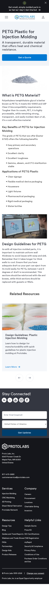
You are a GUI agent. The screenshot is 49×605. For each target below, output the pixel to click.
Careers (27, 494)
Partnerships (7, 546)
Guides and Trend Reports (13, 534)
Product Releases (9, 554)
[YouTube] (16, 400)
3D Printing (6, 502)
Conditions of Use (31, 554)
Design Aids (7, 550)
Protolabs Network (10, 510)
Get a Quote (24, 57)
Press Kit (28, 530)
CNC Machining (8, 498)
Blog (4, 530)
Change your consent (35, 573)
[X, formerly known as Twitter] (10, 400)
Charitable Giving (31, 506)
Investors (28, 511)
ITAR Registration (31, 538)
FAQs (4, 542)
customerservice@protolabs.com (16, 477)
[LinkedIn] (4, 400)
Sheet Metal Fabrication (12, 506)
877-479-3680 (8, 474)
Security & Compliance (33, 546)
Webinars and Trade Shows (13, 538)
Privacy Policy (30, 550)
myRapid (28, 542)
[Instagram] (21, 400)
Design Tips (7, 526)
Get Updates (24, 433)
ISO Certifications (31, 534)
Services (7, 488)
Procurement (29, 498)
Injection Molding (9, 493)
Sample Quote (30, 526)
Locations (28, 502)
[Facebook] (27, 400)
